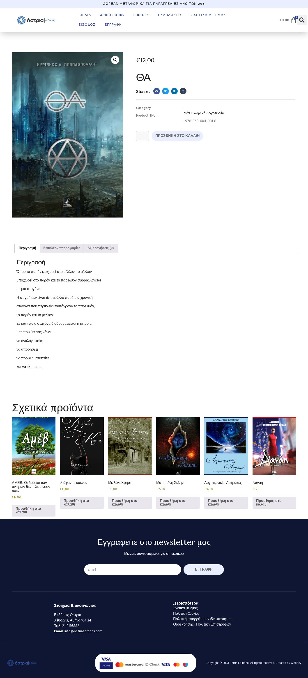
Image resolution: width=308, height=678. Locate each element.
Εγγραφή (113, 24)
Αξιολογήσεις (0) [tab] (100, 248)
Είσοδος (87, 24)
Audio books (112, 15)
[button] (302, 20)
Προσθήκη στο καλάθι (177, 136)
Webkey (296, 663)
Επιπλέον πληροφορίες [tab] (61, 248)
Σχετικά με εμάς (208, 15)
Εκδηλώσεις (170, 15)
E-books (141, 15)
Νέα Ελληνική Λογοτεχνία (204, 113)
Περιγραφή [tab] (27, 248)
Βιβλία (84, 15)
